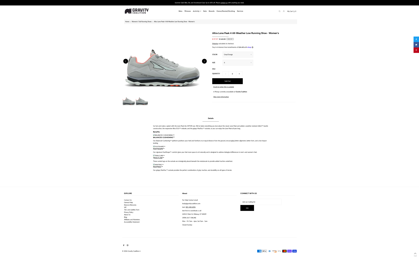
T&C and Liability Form (131, 210)
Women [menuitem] (187, 11)
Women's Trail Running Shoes (142, 21)
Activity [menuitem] (196, 11)
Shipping (215, 44)
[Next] (204, 61)
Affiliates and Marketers (132, 219)
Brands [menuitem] (212, 11)
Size (213, 62)
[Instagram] (127, 245)
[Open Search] (279, 11)
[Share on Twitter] (416, 44)
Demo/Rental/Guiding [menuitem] (226, 11)
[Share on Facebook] (416, 39)
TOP (415, 256)
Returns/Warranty (130, 205)
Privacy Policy (128, 212)
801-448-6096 (191, 207)
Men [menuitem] (180, 11)
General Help (128, 202)
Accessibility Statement (132, 222)
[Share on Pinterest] (416, 50)
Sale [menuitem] (205, 11)
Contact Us (128, 200)
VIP (125, 207)
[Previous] (125, 61)
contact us (224, 3)
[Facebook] (123, 245)
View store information (221, 97)
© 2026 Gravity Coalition (130, 251)
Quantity (216, 74)
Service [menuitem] (240, 11)
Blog (125, 217)
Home (127, 21)
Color (214, 54)
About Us (127, 215)
